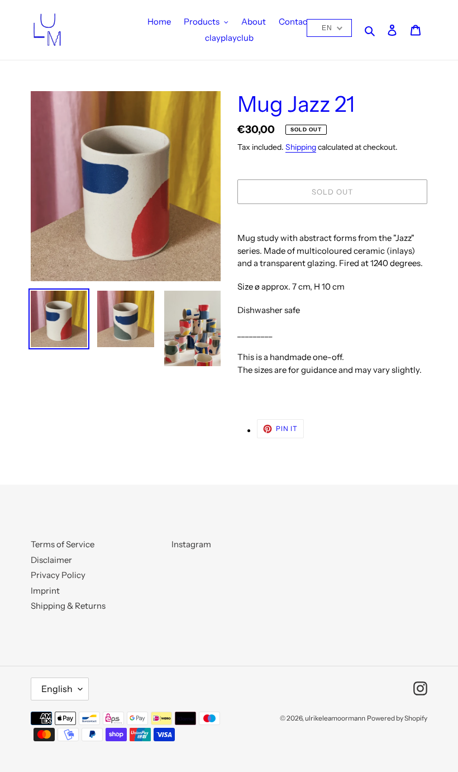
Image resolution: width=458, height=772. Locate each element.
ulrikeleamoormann (335, 718)
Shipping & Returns (68, 605)
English (57, 688)
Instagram (191, 544)
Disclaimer (51, 560)
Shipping (300, 146)
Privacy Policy (58, 575)
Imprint (45, 590)
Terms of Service (62, 544)
